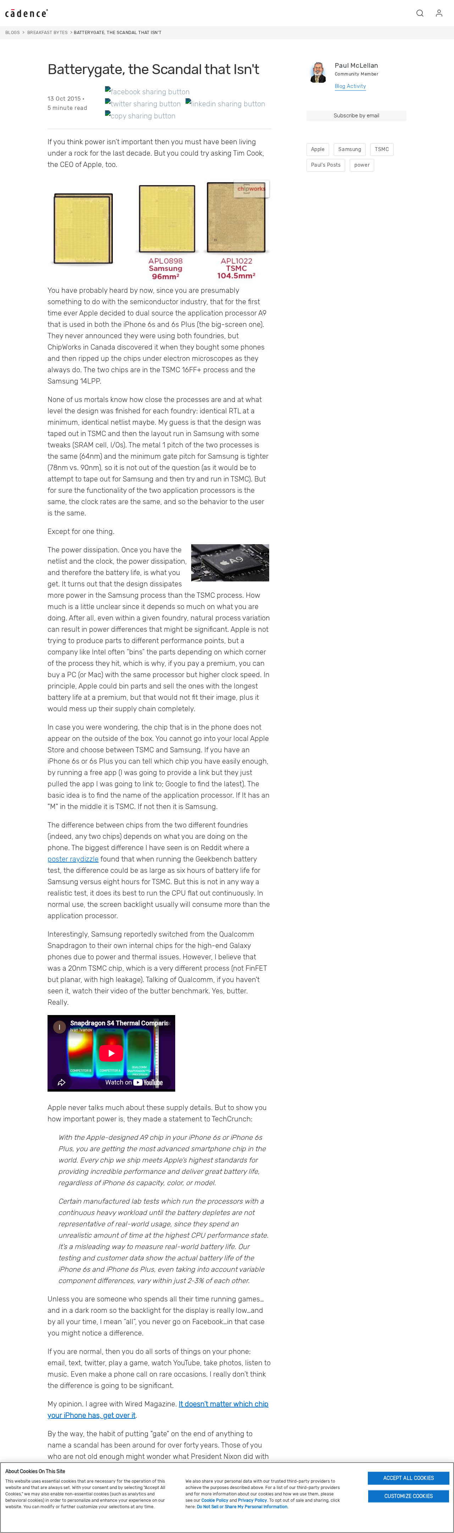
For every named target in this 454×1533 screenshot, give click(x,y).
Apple (318, 149)
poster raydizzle (73, 859)
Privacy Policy (252, 1500)
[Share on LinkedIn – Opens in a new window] (225, 103)
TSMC (382, 149)
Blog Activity (350, 86)
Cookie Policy (214, 1500)
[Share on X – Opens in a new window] (143, 103)
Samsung (349, 149)
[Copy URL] (140, 116)
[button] (420, 13)
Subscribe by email (356, 115)
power (362, 165)
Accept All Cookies (408, 1478)
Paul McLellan (356, 65)
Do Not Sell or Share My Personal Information (242, 1506)
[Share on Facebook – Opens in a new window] (147, 91)
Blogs (12, 32)
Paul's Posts (326, 165)
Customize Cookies (408, 1496)
